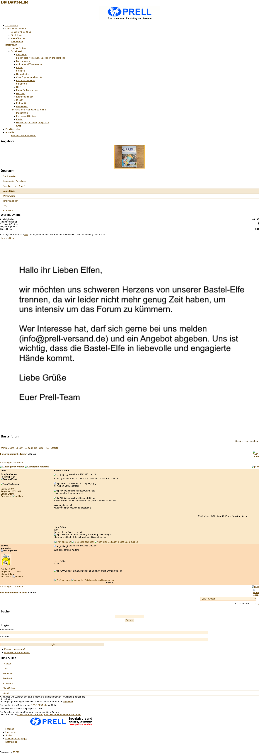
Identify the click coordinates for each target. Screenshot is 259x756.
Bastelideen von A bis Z (14, 186)
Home (3, 238)
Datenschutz (11, 742)
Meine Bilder (17, 42)
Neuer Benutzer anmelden (23, 135)
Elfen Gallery (9, 688)
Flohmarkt (21, 103)
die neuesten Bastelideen (15, 181)
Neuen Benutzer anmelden (17, 652)
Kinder (19, 119)
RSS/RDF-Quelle (39, 705)
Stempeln (20, 71)
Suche (6, 693)
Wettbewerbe (9, 196)
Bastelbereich (17, 51)
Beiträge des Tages (34, 448)
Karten (19, 67)
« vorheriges (6, 463)
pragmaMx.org (255, 604)
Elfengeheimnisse (24, 97)
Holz (18, 87)
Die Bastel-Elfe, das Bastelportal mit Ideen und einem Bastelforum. (49, 714)
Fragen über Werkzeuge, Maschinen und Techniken (41, 58)
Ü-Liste (19, 100)
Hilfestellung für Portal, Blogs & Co (32, 123)
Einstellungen (17, 35)
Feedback (7, 678)
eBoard (11, 238)
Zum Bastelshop (13, 129)
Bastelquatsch (23, 61)
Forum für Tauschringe (27, 90)
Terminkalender (10, 201)
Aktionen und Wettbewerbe (29, 64)
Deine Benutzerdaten (15, 29)
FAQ (5, 206)
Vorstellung (21, 54)
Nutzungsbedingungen (16, 739)
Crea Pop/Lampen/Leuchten (29, 77)
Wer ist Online (7, 448)
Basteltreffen (22, 106)
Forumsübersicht (9, 454)
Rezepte (7, 664)
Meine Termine (18, 38)
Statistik (54, 448)
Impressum (8, 210)
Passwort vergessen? (14, 649)
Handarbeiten (22, 74)
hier (26, 234)
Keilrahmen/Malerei (25, 80)
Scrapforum (21, 84)
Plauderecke (22, 113)
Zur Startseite (11, 25)
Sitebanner (8, 673)
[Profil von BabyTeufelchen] (62, 542)
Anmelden (10, 132)
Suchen (19, 448)
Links (5, 668)
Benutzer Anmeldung (21, 32)
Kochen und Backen (26, 116)
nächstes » (18, 463)
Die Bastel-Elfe (14, 2)
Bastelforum (11, 45)
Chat (18, 126)
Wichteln (20, 93)
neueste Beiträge (19, 48)
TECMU (17, 752)
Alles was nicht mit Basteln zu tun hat (28, 110)
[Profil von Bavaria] (62, 580)
